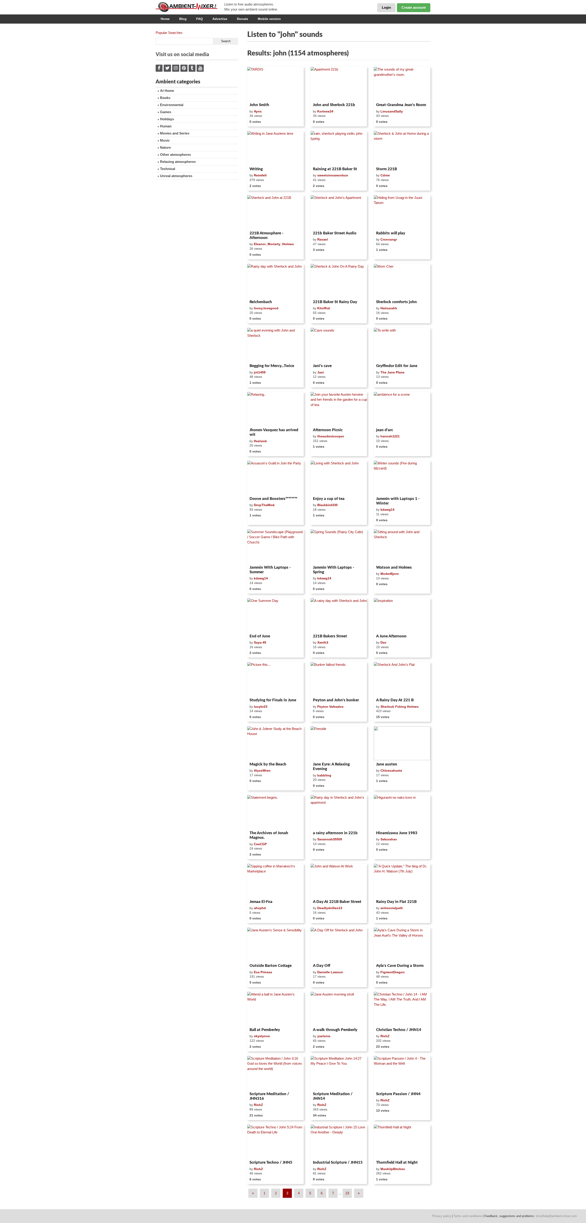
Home (165, 19)
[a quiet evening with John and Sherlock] (275, 345)
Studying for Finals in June (273, 700)
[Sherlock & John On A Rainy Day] (339, 281)
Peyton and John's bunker (336, 700)
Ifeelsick (260, 441)
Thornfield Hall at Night (397, 1162)
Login (386, 7)
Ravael (322, 239)
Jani (320, 372)
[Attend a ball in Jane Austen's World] (275, 1009)
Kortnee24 (325, 111)
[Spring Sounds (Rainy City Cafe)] (339, 546)
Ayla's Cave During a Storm (399, 966)
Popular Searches (169, 33)
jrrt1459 (260, 372)
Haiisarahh (388, 308)
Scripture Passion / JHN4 (398, 1094)
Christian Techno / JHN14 (398, 1030)
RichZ (385, 1036)
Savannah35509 (329, 839)
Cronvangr (388, 239)
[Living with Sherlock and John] (339, 478)
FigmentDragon (392, 972)
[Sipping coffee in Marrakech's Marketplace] (275, 881)
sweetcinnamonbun (332, 175)
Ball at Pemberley (265, 1030)
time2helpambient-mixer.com (556, 1216)
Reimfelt (260, 175)
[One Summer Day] (275, 615)
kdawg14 (387, 509)
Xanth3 (322, 642)
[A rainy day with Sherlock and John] (339, 615)
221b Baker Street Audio (334, 233)
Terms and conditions (467, 1216)
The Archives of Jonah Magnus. (269, 835)
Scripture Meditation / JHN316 (269, 1096)
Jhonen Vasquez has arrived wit (274, 432)
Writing (256, 169)
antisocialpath (391, 908)
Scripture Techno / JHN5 (271, 1162)
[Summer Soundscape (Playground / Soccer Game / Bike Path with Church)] (275, 546)
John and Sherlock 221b (334, 105)
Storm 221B (386, 169)
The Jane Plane (392, 372)
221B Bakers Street (330, 636)
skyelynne (262, 1036)
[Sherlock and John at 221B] (275, 212)
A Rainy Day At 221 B (395, 700)
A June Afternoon (391, 636)
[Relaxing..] (275, 409)
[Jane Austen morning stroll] (339, 1009)
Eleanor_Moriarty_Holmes (274, 244)
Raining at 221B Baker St (335, 169)
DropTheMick (264, 505)
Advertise (219, 19)
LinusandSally (391, 111)
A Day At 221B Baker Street (337, 902)
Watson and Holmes (394, 567)
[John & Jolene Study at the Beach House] (275, 743)
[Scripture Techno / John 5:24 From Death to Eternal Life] (275, 1142)
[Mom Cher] (402, 281)
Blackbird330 (327, 505)
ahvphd (260, 908)
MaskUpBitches (392, 1169)
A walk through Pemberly (335, 1030)
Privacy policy (441, 1216)
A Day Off (321, 966)
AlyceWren (262, 770)
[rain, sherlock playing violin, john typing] (339, 148)
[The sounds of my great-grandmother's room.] (402, 84)
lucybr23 (260, 706)
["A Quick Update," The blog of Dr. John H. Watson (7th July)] (402, 881)
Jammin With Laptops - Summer (270, 569)
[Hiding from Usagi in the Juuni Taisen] (402, 212)
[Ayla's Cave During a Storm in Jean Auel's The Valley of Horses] (402, 945)
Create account (414, 7)
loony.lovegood (266, 308)
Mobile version (269, 19)
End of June (260, 636)
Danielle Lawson (330, 972)
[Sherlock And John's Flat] (402, 679)
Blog (183, 19)
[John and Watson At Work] (339, 881)
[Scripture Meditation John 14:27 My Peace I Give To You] (339, 1073)
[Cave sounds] (339, 345)
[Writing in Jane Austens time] (275, 148)
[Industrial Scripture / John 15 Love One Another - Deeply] (339, 1142)
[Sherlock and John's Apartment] (339, 212)
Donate (242, 19)
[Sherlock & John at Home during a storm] (402, 148)
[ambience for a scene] (402, 409)
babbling (324, 775)
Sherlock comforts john (396, 302)
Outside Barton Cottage (271, 966)
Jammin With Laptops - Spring (333, 569)
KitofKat (323, 308)
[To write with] (402, 345)
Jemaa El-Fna (261, 902)
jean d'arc (384, 430)
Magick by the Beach (268, 764)
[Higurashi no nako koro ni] (402, 812)
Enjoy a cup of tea (329, 499)
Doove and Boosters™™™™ (273, 499)
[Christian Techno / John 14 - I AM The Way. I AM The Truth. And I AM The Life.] (402, 1009)
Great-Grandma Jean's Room (401, 105)
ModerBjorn (389, 574)
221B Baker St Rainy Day (335, 302)
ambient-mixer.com (190, 7)
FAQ (199, 19)
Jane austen (386, 764)
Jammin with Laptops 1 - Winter (398, 501)
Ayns (258, 111)
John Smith (259, 105)
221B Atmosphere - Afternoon (266, 235)
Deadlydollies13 (329, 908)
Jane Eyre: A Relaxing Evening (331, 766)
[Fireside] (339, 743)
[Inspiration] (402, 615)
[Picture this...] (275, 679)
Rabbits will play (390, 233)
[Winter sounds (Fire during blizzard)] (402, 478)
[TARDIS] (275, 84)
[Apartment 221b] (339, 84)
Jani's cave (322, 366)
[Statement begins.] (275, 812)
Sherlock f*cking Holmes (399, 706)
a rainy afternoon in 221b (335, 833)
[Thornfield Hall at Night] (402, 1142)
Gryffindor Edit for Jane (396, 366)
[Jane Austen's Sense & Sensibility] (275, 945)
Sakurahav (388, 839)
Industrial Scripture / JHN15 (338, 1162)
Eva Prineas (263, 972)
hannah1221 (390, 436)
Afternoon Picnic (328, 430)
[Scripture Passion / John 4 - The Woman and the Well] (402, 1073)
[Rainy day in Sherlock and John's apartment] (339, 812)
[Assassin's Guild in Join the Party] (275, 478)
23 (347, 1193)
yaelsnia (323, 1036)
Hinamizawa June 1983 (396, 833)
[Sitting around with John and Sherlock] (402, 546)
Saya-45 (260, 642)
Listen (258, 94)
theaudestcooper (330, 436)
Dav (383, 642)
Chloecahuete (391, 770)
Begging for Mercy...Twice (272, 366)
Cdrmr (385, 175)
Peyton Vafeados (330, 706)
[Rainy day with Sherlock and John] (275, 281)
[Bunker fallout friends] (339, 679)
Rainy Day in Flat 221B (396, 902)
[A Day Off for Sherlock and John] (339, 945)
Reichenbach (261, 302)
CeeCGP (260, 844)
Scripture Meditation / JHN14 (333, 1096)
